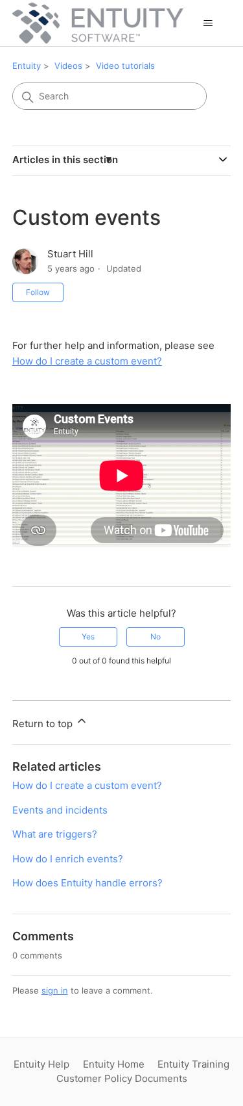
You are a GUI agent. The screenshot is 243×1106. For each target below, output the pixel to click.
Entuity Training (193, 1064)
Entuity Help (41, 1064)
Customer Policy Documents (121, 1078)
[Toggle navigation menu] (208, 23)
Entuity (26, 65)
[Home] (97, 23)
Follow (38, 292)
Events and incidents (60, 810)
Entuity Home (114, 1064)
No (155, 636)
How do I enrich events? (67, 859)
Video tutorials (125, 65)
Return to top (43, 723)
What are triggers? (54, 834)
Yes (88, 636)
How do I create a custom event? (87, 361)
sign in (54, 990)
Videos (68, 65)
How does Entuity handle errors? (87, 883)
